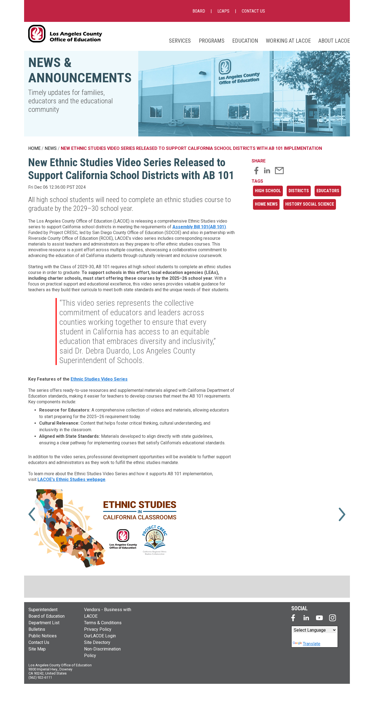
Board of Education (46, 616)
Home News (266, 204)
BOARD (198, 11)
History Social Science (309, 204)
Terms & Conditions (103, 622)
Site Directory (97, 642)
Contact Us (38, 642)
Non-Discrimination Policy (102, 652)
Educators (328, 190)
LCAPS (223, 11)
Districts (299, 190)
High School (268, 190)
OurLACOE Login (100, 635)
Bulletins (36, 629)
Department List (43, 622)
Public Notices (42, 635)
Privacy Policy (97, 629)
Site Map (37, 649)
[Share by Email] (279, 173)
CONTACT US (253, 11)
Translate (311, 643)
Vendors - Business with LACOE (107, 613)
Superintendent (42, 609)
